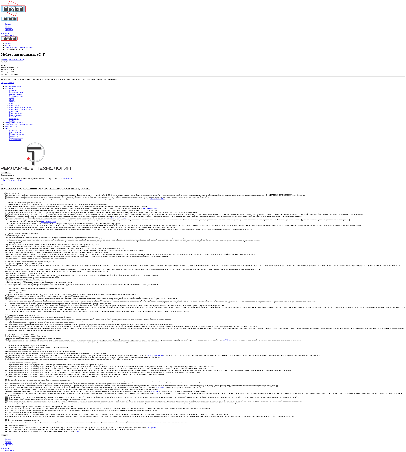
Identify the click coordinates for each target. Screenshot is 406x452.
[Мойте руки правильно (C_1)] (12, 60)
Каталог (8, 26)
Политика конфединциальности (12, 180)
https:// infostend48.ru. (118, 218)
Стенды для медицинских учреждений (19, 47)
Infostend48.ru (67, 179)
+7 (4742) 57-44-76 (7, 35)
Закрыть (4, 435)
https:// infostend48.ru (157, 199)
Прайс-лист (9, 30)
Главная (8, 24)
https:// (78, 431)
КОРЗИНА (5, 173)
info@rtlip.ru (226, 340)
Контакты (8, 28)
